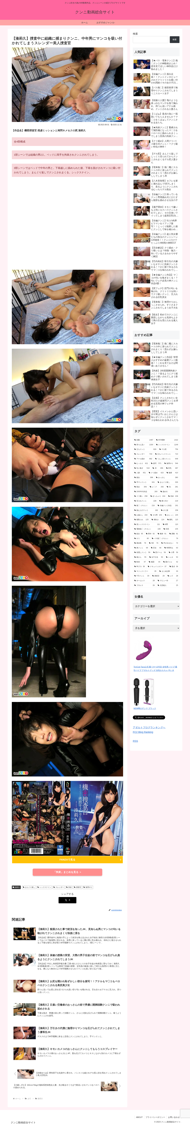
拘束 (70, 887)
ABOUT (139, 1117)
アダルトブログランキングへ (149, 727)
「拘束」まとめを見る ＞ (67, 872)
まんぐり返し (30, 887)
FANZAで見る (67, 859)
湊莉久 (17, 887)
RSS (135, 741)
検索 (135, 33)
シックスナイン (45, 887)
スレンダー (59, 887)
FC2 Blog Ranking (143, 732)
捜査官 (78, 887)
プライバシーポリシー (155, 1117)
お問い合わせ (174, 1117)
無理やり (89, 887)
